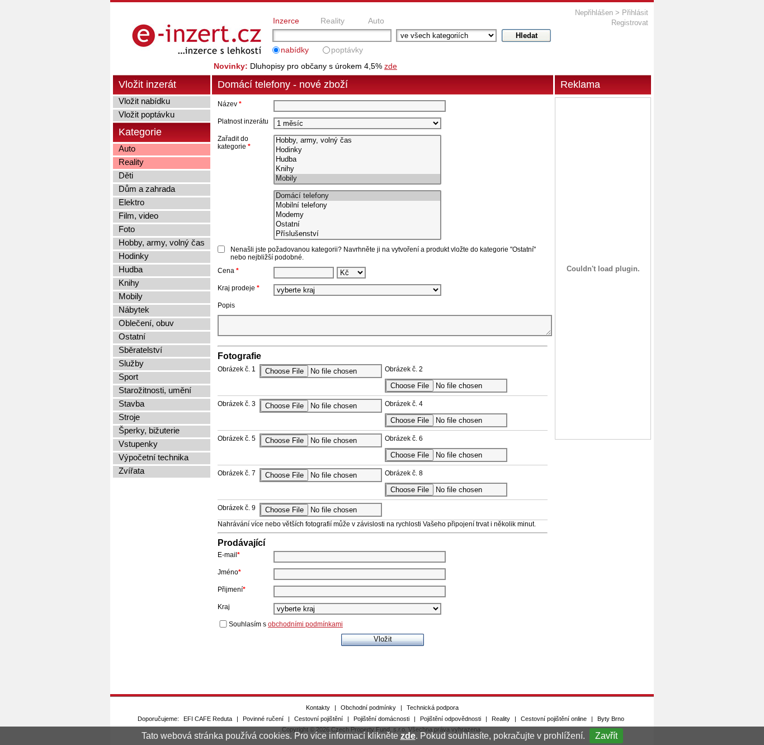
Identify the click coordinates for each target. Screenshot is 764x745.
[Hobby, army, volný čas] (357, 140)
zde (408, 736)
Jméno (229, 572)
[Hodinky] (357, 150)
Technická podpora (433, 707)
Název (230, 104)
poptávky (347, 49)
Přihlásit (635, 12)
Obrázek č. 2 (404, 369)
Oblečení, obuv (146, 323)
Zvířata (131, 470)
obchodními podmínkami (305, 624)
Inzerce (286, 20)
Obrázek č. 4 (404, 404)
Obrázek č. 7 (237, 473)
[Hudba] (357, 159)
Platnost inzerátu (243, 121)
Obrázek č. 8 (404, 473)
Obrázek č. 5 (237, 438)
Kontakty (318, 707)
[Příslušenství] (357, 234)
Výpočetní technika (153, 457)
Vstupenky (138, 444)
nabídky (295, 49)
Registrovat (629, 22)
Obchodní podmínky (368, 707)
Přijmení (232, 589)
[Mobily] (357, 178)
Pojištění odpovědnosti (450, 718)
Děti (126, 175)
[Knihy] (357, 169)
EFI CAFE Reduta (207, 718)
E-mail (229, 555)
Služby (131, 363)
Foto (127, 229)
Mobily (131, 296)
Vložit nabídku (144, 101)
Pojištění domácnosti (381, 718)
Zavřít (606, 736)
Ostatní (132, 336)
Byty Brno (610, 718)
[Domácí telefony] (357, 196)
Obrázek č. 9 (237, 508)
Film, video (138, 215)
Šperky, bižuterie (149, 430)
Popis (226, 305)
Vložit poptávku (147, 114)
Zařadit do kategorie (234, 142)
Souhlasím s (286, 624)
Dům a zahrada (147, 189)
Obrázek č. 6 (404, 438)
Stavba (131, 403)
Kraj (224, 607)
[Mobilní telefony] (357, 205)
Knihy (129, 282)
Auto (376, 20)
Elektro (131, 202)
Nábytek (134, 309)
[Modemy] (357, 215)
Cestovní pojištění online (554, 718)
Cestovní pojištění (318, 718)
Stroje (129, 417)
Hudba (131, 269)
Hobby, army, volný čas (162, 242)
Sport (128, 376)
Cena (228, 271)
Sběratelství (140, 350)
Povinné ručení (263, 718)
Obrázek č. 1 (237, 369)
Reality (332, 20)
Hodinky (134, 256)
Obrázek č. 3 (237, 404)
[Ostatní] (357, 224)
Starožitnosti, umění (155, 390)
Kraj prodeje (239, 288)
